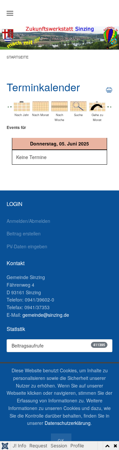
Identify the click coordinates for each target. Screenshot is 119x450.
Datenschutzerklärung (68, 423)
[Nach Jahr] (22, 105)
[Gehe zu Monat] (97, 105)
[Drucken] (109, 89)
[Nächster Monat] (110, 106)
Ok (61, 440)
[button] (10, 13)
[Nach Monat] (40, 105)
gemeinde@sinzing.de (45, 314)
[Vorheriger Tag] (11, 106)
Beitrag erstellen (24, 233)
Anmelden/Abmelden (28, 221)
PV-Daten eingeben (27, 246)
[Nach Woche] (59, 105)
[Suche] (78, 105)
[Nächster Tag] (108, 106)
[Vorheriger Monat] (8, 106)
